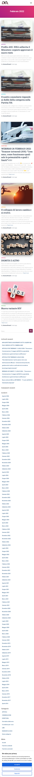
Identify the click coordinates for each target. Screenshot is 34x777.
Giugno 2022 (5, 551)
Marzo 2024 (5, 488)
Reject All (17, 773)
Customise (17, 769)
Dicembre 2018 (6, 671)
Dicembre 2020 (6, 608)
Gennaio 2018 (5, 694)
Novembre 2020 (6, 611)
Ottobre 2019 (5, 649)
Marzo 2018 (5, 691)
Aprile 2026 (5, 408)
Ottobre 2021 (5, 576)
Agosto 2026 (5, 396)
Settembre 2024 (6, 469)
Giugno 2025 (5, 440)
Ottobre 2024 (5, 465)
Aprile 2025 (5, 446)
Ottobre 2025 (5, 427)
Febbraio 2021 (6, 602)
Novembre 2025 (6, 424)
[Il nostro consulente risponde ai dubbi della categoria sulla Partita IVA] (17, 80)
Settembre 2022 (6, 545)
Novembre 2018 (6, 675)
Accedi (4, 742)
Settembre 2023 (6, 507)
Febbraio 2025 (6, 453)
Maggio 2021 (5, 592)
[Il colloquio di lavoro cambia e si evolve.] (17, 193)
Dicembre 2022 (6, 535)
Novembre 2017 (6, 700)
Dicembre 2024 (6, 459)
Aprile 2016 (5, 703)
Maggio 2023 (5, 519)
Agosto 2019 (5, 656)
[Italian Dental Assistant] (5, 3)
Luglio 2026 (5, 399)
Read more (11, 174)
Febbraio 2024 (6, 491)
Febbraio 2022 (6, 564)
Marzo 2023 (5, 526)
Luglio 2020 (5, 621)
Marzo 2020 (5, 633)
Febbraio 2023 (6, 529)
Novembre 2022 (6, 538)
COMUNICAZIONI (6, 715)
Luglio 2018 (5, 681)
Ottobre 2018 (5, 678)
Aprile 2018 (5, 687)
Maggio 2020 (5, 627)
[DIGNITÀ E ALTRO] (17, 244)
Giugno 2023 (5, 516)
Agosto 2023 (5, 510)
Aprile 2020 (5, 630)
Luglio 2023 (5, 513)
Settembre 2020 (6, 618)
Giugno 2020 (5, 624)
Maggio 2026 (5, 405)
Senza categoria (6, 734)
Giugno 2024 (5, 478)
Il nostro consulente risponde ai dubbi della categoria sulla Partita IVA (16, 100)
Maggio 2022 (5, 554)
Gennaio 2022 (5, 567)
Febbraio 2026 (6, 415)
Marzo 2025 (5, 450)
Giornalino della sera (8, 721)
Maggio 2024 (5, 481)
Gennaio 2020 (5, 640)
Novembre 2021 (6, 573)
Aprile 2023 (5, 522)
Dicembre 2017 (6, 697)
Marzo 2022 (5, 561)
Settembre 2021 (6, 580)
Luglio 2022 (5, 548)
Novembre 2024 (6, 462)
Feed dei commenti (7, 749)
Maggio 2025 (5, 443)
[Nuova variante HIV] (17, 292)
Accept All (17, 764)
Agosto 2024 (5, 472)
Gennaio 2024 (5, 494)
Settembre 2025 (6, 431)
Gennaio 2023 (5, 532)
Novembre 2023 (6, 500)
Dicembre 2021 (6, 570)
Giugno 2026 (5, 402)
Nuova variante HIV (11, 308)
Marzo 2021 (5, 599)
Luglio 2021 (5, 586)
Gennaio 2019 (5, 668)
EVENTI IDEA (4, 146)
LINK (3, 727)
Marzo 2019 (5, 665)
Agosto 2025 (5, 434)
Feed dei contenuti (7, 745)
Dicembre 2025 (6, 421)
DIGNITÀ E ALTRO (10, 260)
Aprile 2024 (5, 484)
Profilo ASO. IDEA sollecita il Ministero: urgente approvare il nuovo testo (17, 50)
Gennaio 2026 (5, 418)
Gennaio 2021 (5, 605)
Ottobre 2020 (5, 614)
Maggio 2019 (5, 662)
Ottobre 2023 (5, 504)
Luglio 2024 (5, 475)
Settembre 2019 (6, 652)
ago (14, 64)
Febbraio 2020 (6, 637)
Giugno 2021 (5, 589)
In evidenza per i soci (8, 724)
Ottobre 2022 (5, 542)
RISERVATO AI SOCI (7, 731)
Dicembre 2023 (6, 497)
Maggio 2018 (5, 684)
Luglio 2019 (5, 659)
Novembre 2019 (6, 646)
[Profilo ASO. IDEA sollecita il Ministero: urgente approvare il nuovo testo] (17, 30)
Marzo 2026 (5, 412)
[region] (17, 764)
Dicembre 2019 (6, 643)
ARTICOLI (3, 44)
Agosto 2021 (5, 583)
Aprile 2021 (5, 595)
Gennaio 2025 (5, 456)
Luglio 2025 (5, 437)
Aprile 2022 (5, 557)
